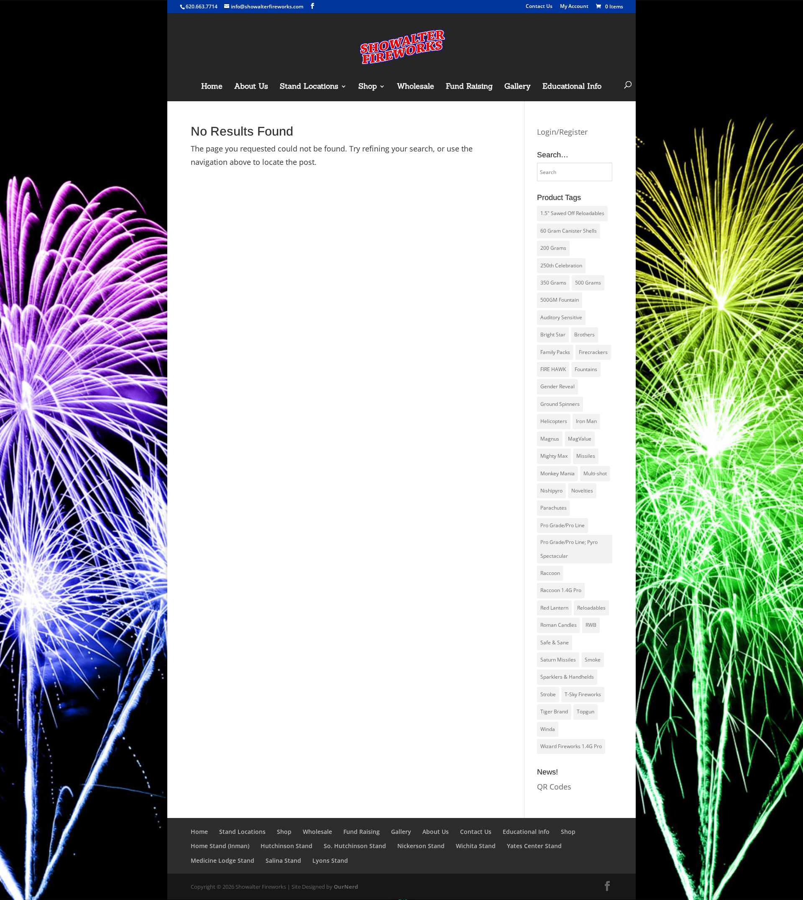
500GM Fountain (559, 299)
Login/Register (562, 132)
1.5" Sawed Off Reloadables (572, 213)
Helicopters (553, 421)
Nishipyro (551, 490)
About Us (251, 87)
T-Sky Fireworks (583, 694)
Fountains (586, 369)
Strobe (548, 694)
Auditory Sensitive (561, 317)
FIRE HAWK (553, 369)
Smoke (593, 659)
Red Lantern (554, 607)
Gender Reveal (557, 386)
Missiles (585, 455)
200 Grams (553, 247)
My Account (574, 7)
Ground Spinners (560, 404)
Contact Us (539, 7)
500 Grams (588, 282)
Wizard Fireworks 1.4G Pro (571, 746)
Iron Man (586, 421)
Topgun (585, 711)
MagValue (579, 438)
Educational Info (571, 87)
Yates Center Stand (534, 846)
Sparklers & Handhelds (567, 676)
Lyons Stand (330, 860)
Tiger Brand (554, 711)
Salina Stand (283, 860)
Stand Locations (309, 87)
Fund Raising (469, 87)
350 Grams (553, 282)
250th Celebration (561, 265)
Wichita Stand (476, 846)
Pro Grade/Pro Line (562, 525)
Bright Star (552, 334)
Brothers (584, 334)
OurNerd (346, 886)
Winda (547, 729)
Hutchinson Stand (286, 846)
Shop (367, 87)
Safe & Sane (554, 642)
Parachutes (553, 507)
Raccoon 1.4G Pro (560, 590)
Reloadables (591, 607)
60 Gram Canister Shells (568, 230)
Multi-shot (595, 473)
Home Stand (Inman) (220, 846)
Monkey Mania (557, 473)
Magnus (549, 438)
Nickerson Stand (421, 846)
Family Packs (555, 352)
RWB (591, 624)
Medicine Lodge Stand (222, 860)
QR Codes (554, 787)
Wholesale (415, 87)
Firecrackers (593, 352)
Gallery (517, 87)
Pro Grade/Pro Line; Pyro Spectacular (569, 548)
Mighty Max (554, 455)
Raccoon (550, 573)
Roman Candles (558, 624)
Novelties (582, 490)
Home (211, 87)
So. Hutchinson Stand (355, 846)
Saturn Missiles (558, 659)
